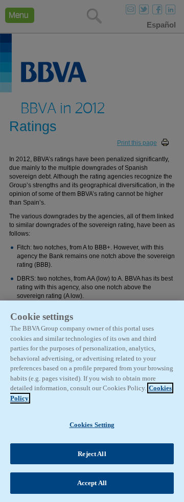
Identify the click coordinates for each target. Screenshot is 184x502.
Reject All (92, 454)
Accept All (92, 483)
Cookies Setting (92, 425)
